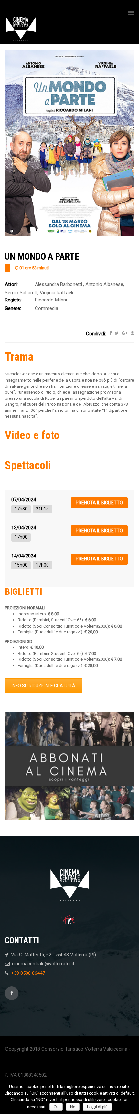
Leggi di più (97, 1107)
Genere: (13, 308)
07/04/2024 (23, 500)
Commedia (46, 308)
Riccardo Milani (51, 300)
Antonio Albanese (104, 284)
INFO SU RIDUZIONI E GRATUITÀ (43, 685)
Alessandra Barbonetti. (59, 284)
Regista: (13, 300)
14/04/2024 (23, 556)
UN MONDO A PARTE (42, 256)
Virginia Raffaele (57, 293)
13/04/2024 (23, 528)
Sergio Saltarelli (21, 293)
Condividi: (96, 334)
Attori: (11, 284)
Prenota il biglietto (99, 502)
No (72, 1107)
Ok (56, 1107)
